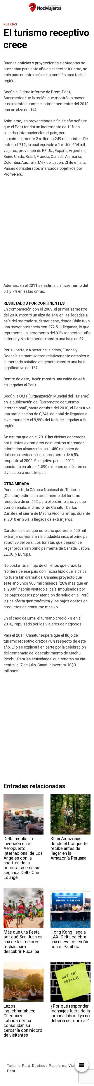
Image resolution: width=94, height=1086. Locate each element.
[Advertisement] (47, 230)
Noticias (10, 24)
